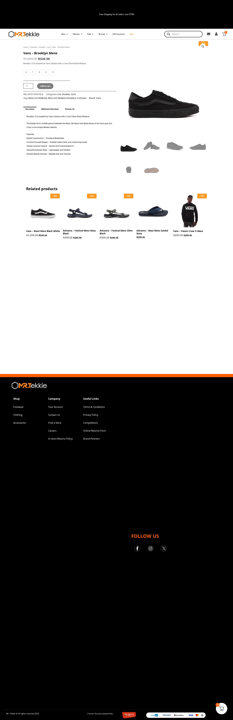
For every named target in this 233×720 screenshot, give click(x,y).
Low (48, 47)
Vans (73, 94)
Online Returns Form (94, 430)
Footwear (33, 47)
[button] (203, 46)
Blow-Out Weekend (38, 98)
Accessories (19, 422)
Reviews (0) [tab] (69, 109)
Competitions (90, 422)
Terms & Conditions (94, 406)
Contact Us (54, 414)
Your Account (55, 406)
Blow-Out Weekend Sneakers (62, 98)
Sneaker (42, 47)
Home (25, 47)
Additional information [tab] (50, 109)
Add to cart (45, 86)
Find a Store (54, 422)
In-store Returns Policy (60, 438)
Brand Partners (91, 438)
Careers (52, 430)
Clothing (17, 414)
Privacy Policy (90, 414)
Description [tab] (29, 109)
